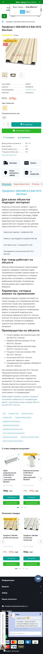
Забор (4, 593)
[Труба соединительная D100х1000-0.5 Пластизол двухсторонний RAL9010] (11, 460)
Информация (8, 580)
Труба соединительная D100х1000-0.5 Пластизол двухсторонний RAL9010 (9, 476)
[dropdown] (3, 2)
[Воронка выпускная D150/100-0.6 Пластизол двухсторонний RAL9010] (31, 460)
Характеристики (22, 184)
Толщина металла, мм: (11, 113)
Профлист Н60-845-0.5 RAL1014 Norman (10, 536)
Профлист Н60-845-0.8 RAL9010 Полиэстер (30, 537)
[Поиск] (38, 16)
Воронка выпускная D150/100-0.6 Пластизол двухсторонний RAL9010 (31, 475)
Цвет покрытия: (8, 103)
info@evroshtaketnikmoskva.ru (16, 606)
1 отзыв (15, 35)
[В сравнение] (18, 459)
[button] (18, 507)
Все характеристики (9, 155)
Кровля (5, 586)
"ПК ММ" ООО (30, 90)
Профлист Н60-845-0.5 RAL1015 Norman (21, 192)
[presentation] (3, 479)
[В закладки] (18, 454)
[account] (39, 2)
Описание (6, 184)
